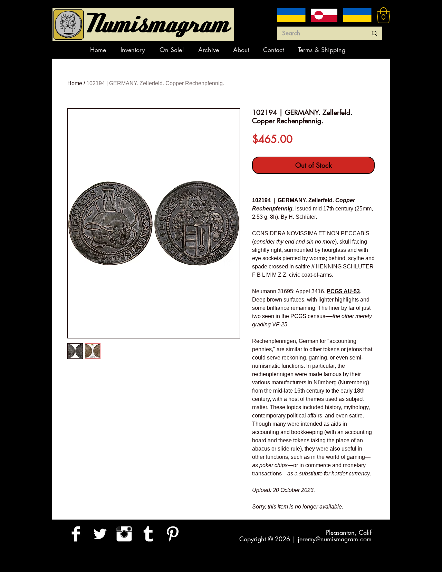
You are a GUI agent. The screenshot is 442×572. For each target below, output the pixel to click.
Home (74, 83)
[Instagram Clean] (124, 534)
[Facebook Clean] (76, 534)
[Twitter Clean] (100, 534)
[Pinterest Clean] (172, 534)
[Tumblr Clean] (148, 534)
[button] (383, 15)
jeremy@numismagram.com (335, 539)
